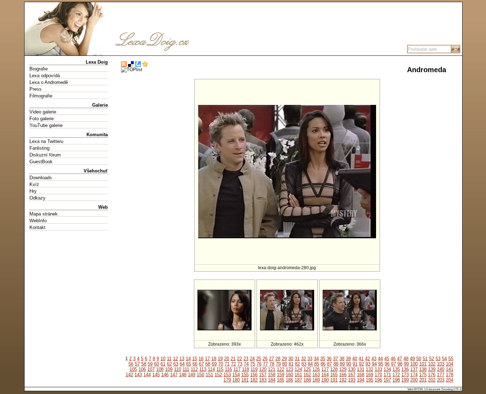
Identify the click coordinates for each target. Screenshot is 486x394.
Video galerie (43, 112)
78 (271, 364)
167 (351, 374)
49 (412, 358)
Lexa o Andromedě (49, 82)
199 (405, 380)
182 (254, 380)
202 (431, 380)
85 (316, 364)
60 (156, 364)
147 (174, 374)
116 (228, 369)
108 (160, 369)
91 (355, 364)
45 (386, 358)
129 (343, 369)
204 (449, 380)
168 (360, 374)
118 (245, 369)
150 (200, 374)
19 (220, 358)
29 (284, 358)
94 (374, 364)
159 (280, 374)
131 (360, 369)
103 (440, 364)
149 (191, 374)
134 (387, 369)
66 (194, 364)
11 (169, 358)
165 (334, 374)
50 (418, 358)
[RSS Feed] (124, 64)
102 (431, 364)
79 (278, 364)
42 (367, 358)
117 (237, 369)
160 (289, 374)
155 (245, 374)
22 (239, 358)
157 (262, 374)
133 (378, 369)
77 (265, 364)
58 (143, 364)
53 (437, 358)
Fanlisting (39, 148)
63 (175, 364)
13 (181, 358)
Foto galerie (42, 118)
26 (265, 358)
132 (369, 369)
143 (138, 374)
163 (316, 374)
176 (431, 374)
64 (182, 364)
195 (369, 380)
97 (393, 364)
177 (440, 374)
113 (202, 369)
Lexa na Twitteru (46, 141)
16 (201, 358)
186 (289, 380)
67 (201, 364)
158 (271, 374)
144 (147, 374)
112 (194, 369)
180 (236, 380)
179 (227, 380)
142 (129, 374)
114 (211, 369)
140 (440, 369)
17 (207, 358)
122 (280, 369)
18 (213, 358)
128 (334, 369)
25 (258, 358)
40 (354, 358)
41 (361, 358)
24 (252, 358)
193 (351, 380)
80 (284, 364)
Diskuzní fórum (45, 155)
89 (342, 364)
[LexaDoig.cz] (131, 52)
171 (387, 374)
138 (423, 369)
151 (209, 374)
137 (414, 369)
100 (414, 364)
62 (169, 364)
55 (450, 358)
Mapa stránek (44, 214)
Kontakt (38, 227)
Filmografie (41, 95)
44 (380, 358)
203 (440, 380)
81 (291, 364)
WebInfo (38, 220)
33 (309, 358)
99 (406, 364)
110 (177, 369)
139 (431, 369)
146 (165, 374)
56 (130, 364)
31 (297, 358)
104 (449, 364)
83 (303, 364)
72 (233, 364)
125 (307, 369)
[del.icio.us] (131, 64)
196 (378, 380)
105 (133, 369)
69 (214, 364)
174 (414, 374)
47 (399, 358)
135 (396, 369)
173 (405, 374)
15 (194, 358)
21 (233, 358)
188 (307, 380)
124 (298, 369)
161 (298, 374)
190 (325, 380)
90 (348, 364)
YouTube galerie (46, 125)
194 (360, 380)
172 (396, 374)
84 (310, 364)
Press (36, 89)
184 (271, 380)
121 (271, 369)
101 (423, 364)
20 (226, 358)
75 (252, 364)
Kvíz (34, 184)
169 (369, 374)
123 (289, 369)
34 (316, 358)
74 (246, 364)
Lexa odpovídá (45, 75)
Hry (33, 191)
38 (341, 358)
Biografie (39, 68)
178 (449, 374)
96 (387, 364)
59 (150, 364)
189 (316, 380)
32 (303, 358)
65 (188, 364)
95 (380, 364)
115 (219, 369)
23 (245, 358)
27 (271, 358)
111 (186, 369)
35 (322, 358)
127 (325, 369)
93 (367, 364)
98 (399, 364)
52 (431, 358)
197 (387, 380)
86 (323, 364)
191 (334, 380)
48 (405, 358)
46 (393, 358)
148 (182, 374)
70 (220, 364)
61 (162, 364)
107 (151, 369)
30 (290, 358)
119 (254, 369)
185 (280, 380)
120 (262, 369)
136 (405, 369)
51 (425, 358)
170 (378, 374)
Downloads (41, 177)
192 (343, 380)
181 (245, 380)
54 (444, 358)
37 (335, 358)
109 (169, 369)
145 (156, 374)
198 (396, 380)
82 (297, 364)
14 (188, 358)
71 (226, 364)
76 (259, 364)
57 (137, 364)
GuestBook (41, 161)
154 (236, 374)
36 (329, 358)
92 (361, 364)
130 (351, 369)
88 (335, 364)
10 (162, 358)
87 (329, 364)
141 (449, 369)
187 (298, 380)
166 (343, 374)
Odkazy (38, 198)
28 (277, 358)
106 (142, 369)
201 (423, 380)
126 (316, 369)
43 (373, 358)
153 (227, 374)
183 (262, 380)
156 (254, 374)
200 (414, 380)
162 (307, 374)
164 (325, 374)
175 (423, 374)
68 (207, 364)
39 (348, 358)
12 (175, 358)
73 (239, 364)
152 (218, 374)
